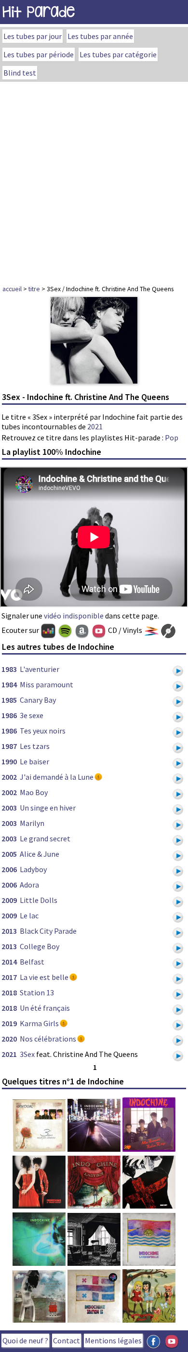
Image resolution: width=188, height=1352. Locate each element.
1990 (9, 761)
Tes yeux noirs (43, 730)
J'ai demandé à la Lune (57, 777)
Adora (29, 884)
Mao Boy (34, 792)
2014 (9, 961)
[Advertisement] (94, 180)
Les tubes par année (100, 36)
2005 (9, 854)
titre (34, 288)
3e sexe (31, 715)
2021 (95, 426)
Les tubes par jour (32, 36)
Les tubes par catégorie (118, 54)
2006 (9, 869)
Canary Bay (38, 700)
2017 (9, 977)
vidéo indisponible (74, 615)
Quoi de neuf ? (25, 1340)
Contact (66, 1340)
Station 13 (37, 992)
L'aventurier (39, 669)
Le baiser (34, 761)
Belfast (32, 961)
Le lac (29, 915)
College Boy (39, 946)
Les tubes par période (38, 54)
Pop (171, 437)
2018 (9, 992)
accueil (12, 288)
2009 (9, 900)
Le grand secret (45, 838)
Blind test (19, 72)
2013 (9, 931)
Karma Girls (39, 1023)
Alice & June (39, 854)
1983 (9, 669)
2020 (9, 1038)
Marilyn (32, 823)
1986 (9, 715)
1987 (9, 746)
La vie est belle (44, 977)
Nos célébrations (48, 1038)
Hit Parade (38, 12)
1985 (9, 700)
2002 (9, 777)
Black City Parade (48, 931)
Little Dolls (38, 900)
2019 (9, 1023)
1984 (9, 684)
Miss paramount (46, 684)
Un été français (45, 1008)
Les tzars (35, 746)
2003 (9, 807)
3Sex (27, 1054)
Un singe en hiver (48, 807)
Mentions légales (113, 1340)
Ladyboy (33, 869)
